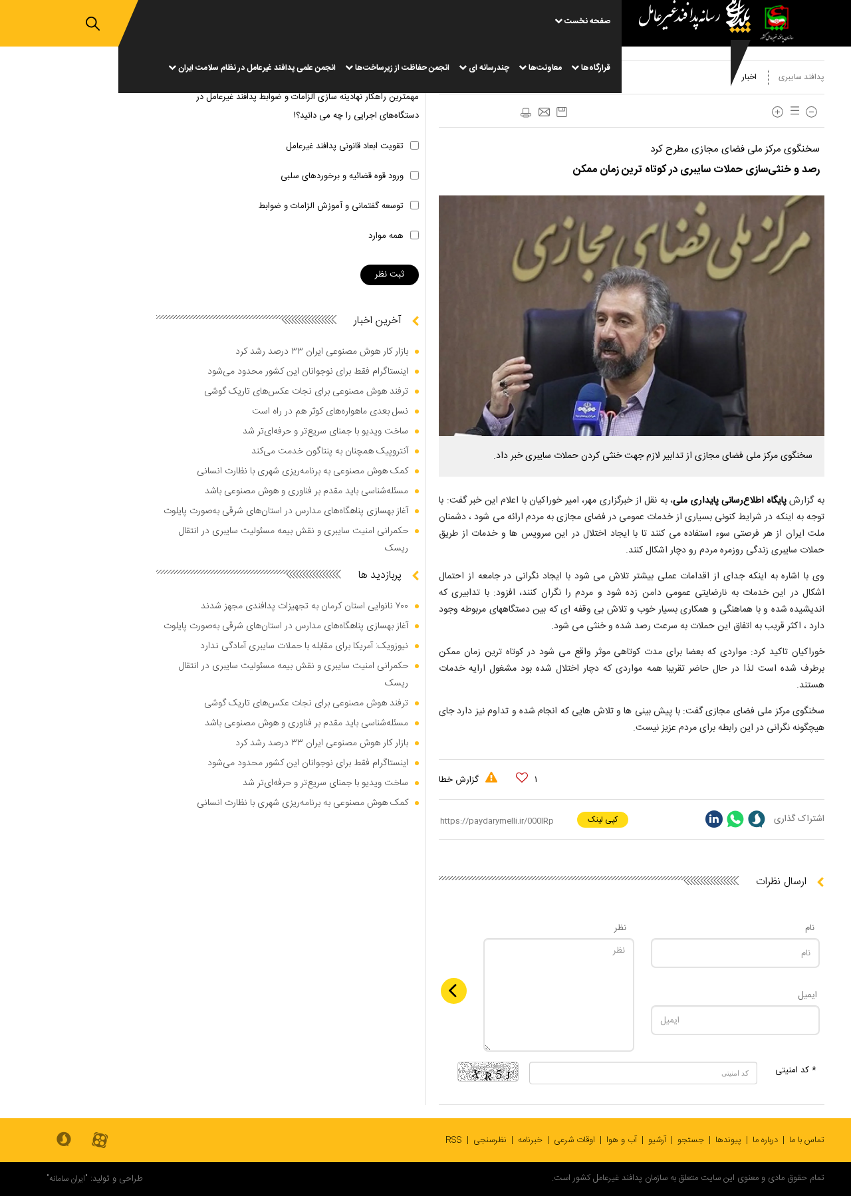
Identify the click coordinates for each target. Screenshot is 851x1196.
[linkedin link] (714, 819)
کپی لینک (603, 819)
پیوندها (728, 1140)
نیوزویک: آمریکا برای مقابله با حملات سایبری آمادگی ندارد (304, 646)
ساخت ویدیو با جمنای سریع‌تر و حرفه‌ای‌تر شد (325, 431)
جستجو (690, 1140)
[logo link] (689, 46)
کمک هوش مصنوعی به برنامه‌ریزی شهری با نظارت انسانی (302, 471)
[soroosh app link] (64, 1140)
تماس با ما (806, 1140)
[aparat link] (99, 1141)
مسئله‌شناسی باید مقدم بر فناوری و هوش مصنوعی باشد (306, 491)
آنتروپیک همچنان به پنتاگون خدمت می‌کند (329, 451)
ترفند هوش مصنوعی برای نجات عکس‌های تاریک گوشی (306, 392)
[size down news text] (811, 112)
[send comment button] (454, 991)
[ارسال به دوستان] (544, 113)
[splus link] (756, 819)
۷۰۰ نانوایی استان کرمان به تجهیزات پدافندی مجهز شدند (304, 606)
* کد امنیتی (795, 1070)
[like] (522, 778)
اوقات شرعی (574, 1140)
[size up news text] (777, 112)
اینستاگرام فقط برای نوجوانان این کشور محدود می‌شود (307, 372)
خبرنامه (530, 1140)
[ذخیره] (561, 112)
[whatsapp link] (735, 819)
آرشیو (657, 1140)
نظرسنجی (490, 1140)
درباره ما (765, 1140)
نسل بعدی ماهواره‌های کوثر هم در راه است (330, 411)
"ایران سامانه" (67, 1178)
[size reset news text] (792, 112)
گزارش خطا (460, 780)
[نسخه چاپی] (525, 113)
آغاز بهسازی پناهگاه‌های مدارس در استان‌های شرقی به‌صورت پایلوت (286, 511)
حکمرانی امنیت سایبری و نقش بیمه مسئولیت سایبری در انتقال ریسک (293, 539)
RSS (453, 1140)
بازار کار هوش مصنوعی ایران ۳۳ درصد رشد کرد (321, 352)
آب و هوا (621, 1140)
